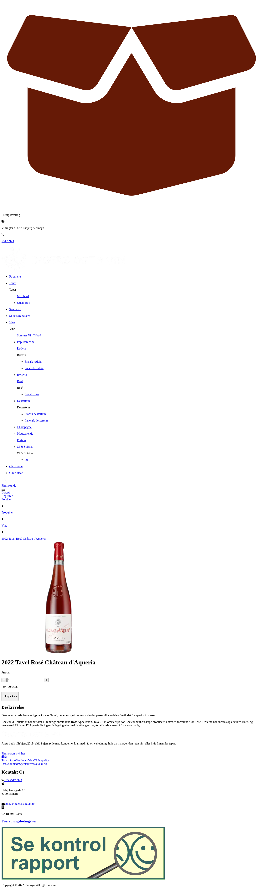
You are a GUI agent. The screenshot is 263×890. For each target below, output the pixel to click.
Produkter (7, 512)
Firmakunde (9, 485)
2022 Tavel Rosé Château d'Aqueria (24, 538)
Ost (4, 763)
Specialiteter (26, 763)
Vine (4, 525)
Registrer (7, 496)
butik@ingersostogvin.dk (20, 803)
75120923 (8, 241)
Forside (6, 499)
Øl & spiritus (41, 760)
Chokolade (12, 763)
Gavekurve (40, 763)
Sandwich (22, 760)
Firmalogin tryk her (13, 753)
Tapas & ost (9, 760)
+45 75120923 (13, 780)
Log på (6, 492)
